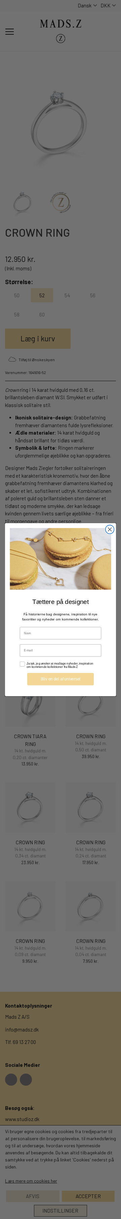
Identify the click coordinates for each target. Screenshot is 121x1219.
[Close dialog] (110, 529)
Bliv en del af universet (60, 679)
